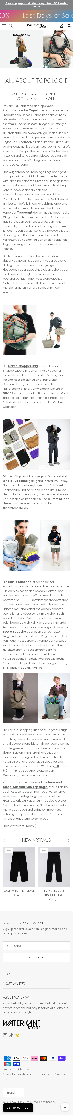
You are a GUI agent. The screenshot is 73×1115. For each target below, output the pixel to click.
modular (24, 668)
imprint (7, 1079)
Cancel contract (18, 1108)
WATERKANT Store (22, 1102)
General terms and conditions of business (26, 1074)
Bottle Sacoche (19, 582)
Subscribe (36, 957)
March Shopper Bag (23, 366)
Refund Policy (25, 1069)
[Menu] (4, 26)
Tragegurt (24, 212)
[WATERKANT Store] (36, 26)
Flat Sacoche (18, 481)
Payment (8, 1069)
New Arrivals (36, 840)
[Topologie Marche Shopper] (36, 357)
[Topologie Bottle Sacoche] (36, 573)
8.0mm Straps (58, 499)
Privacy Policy (62, 1074)
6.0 (39, 499)
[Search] (12, 26)
